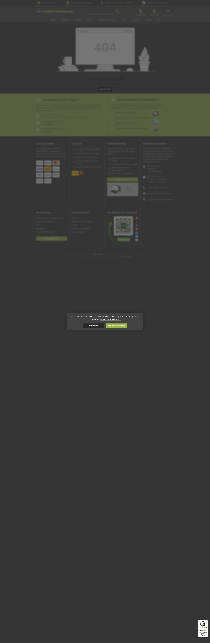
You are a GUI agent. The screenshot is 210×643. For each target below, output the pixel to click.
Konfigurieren (93, 325)
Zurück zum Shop (105, 89)
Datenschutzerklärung (45, 221)
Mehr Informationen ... (110, 319)
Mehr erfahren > (122, 179)
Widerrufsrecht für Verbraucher (49, 218)
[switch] (203, 634)
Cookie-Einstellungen (45, 232)
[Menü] (206, 621)
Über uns (75, 218)
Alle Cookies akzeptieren (116, 325)
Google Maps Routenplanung (160, 199)
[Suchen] (117, 11)
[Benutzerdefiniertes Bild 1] (155, 113)
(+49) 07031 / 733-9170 (157, 187)
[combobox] (101, 11)
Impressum (41, 228)
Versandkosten (98, 254)
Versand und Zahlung (81, 228)
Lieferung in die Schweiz (82, 221)
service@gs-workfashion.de (159, 193)
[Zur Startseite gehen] (54, 11)
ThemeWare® (126, 257)
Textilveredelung (116, 143)
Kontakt (75, 225)
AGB (38, 225)
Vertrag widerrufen (52, 238)
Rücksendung (77, 232)
